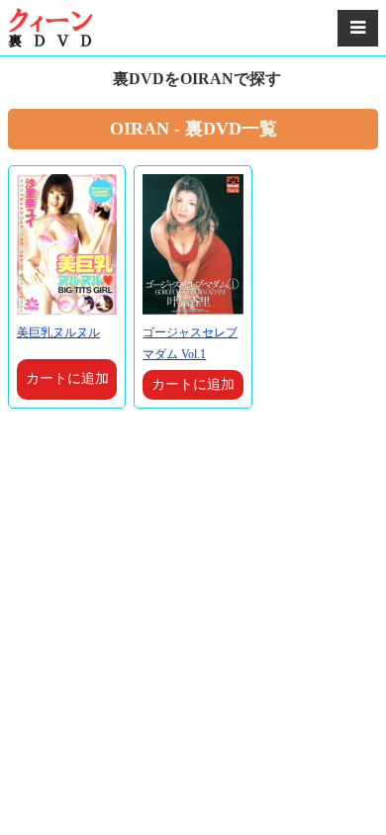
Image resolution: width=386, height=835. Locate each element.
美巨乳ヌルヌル (58, 332)
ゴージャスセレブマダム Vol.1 (190, 343)
